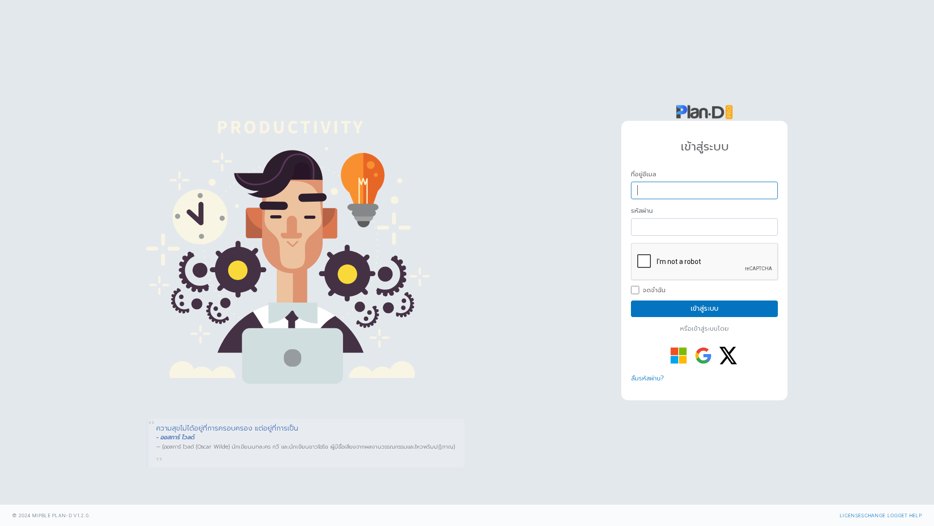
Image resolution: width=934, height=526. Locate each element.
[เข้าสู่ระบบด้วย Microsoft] (678, 355)
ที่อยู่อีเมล (643, 174)
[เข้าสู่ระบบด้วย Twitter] (728, 355)
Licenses (852, 515)
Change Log (881, 515)
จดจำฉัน (654, 290)
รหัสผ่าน (642, 211)
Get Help (910, 515)
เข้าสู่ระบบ (704, 308)
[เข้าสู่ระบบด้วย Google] (703, 355)
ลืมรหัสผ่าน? (647, 378)
